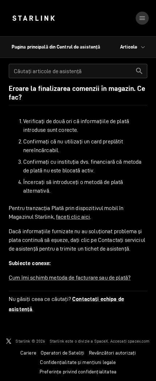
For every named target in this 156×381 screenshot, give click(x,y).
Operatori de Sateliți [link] (63, 353)
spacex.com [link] (139, 341)
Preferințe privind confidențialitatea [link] (78, 371)
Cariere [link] (28, 353)
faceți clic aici (73, 217)
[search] (139, 71)
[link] (34, 18)
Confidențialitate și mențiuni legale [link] (78, 362)
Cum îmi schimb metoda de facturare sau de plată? (70, 278)
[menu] (142, 18)
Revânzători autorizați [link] (112, 353)
